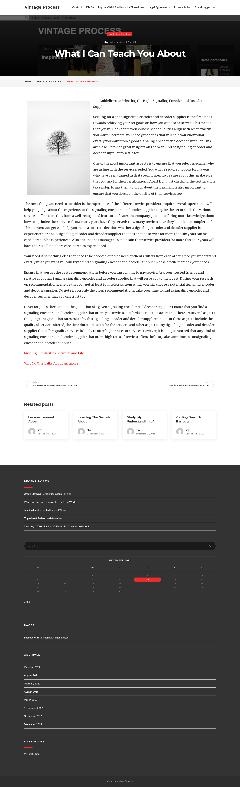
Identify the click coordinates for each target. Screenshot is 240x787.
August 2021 (31, 675)
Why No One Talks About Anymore (51, 363)
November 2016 (33, 716)
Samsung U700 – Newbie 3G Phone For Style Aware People (57, 526)
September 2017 (33, 707)
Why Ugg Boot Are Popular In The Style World (50, 501)
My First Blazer (32, 753)
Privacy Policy (182, 7)
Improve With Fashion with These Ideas (121, 7)
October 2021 (32, 667)
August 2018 (31, 691)
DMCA (90, 7)
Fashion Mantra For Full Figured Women (46, 509)
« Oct (27, 601)
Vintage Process (42, 7)
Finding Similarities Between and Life (54, 353)
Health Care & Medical (119, 34)
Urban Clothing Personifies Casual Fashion (48, 493)
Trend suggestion (205, 7)
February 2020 (32, 683)
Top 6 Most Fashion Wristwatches (43, 518)
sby (106, 42)
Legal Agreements (159, 7)
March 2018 (30, 699)
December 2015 (33, 724)
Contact (77, 7)
